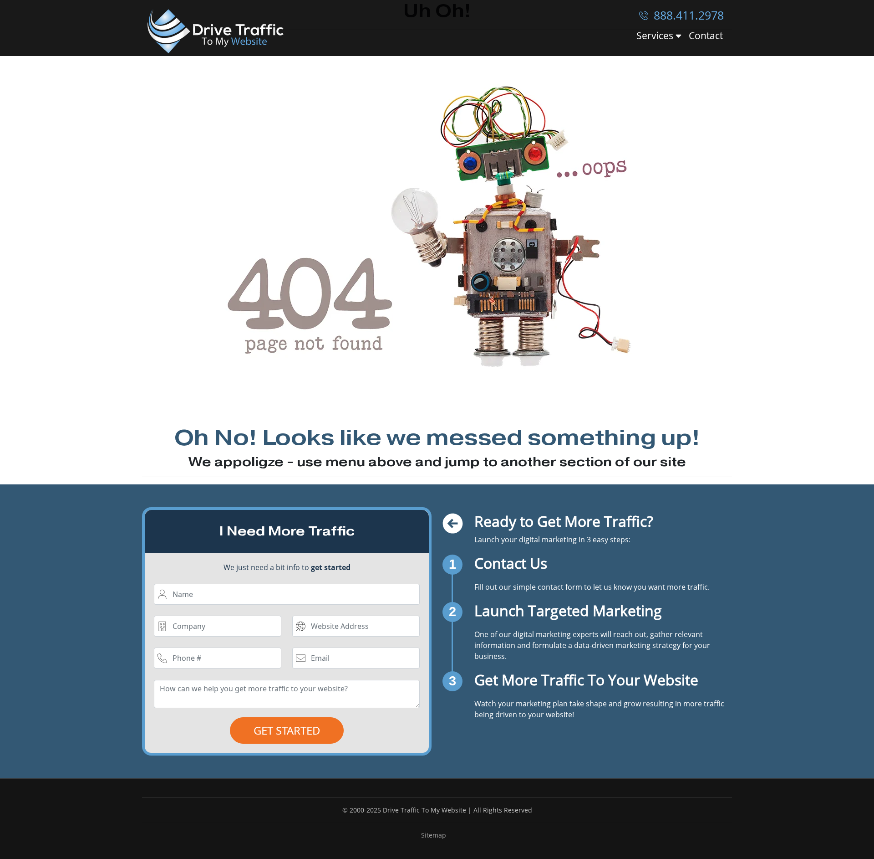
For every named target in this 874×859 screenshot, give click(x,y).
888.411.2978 (687, 15)
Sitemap (433, 835)
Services (656, 36)
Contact (706, 35)
